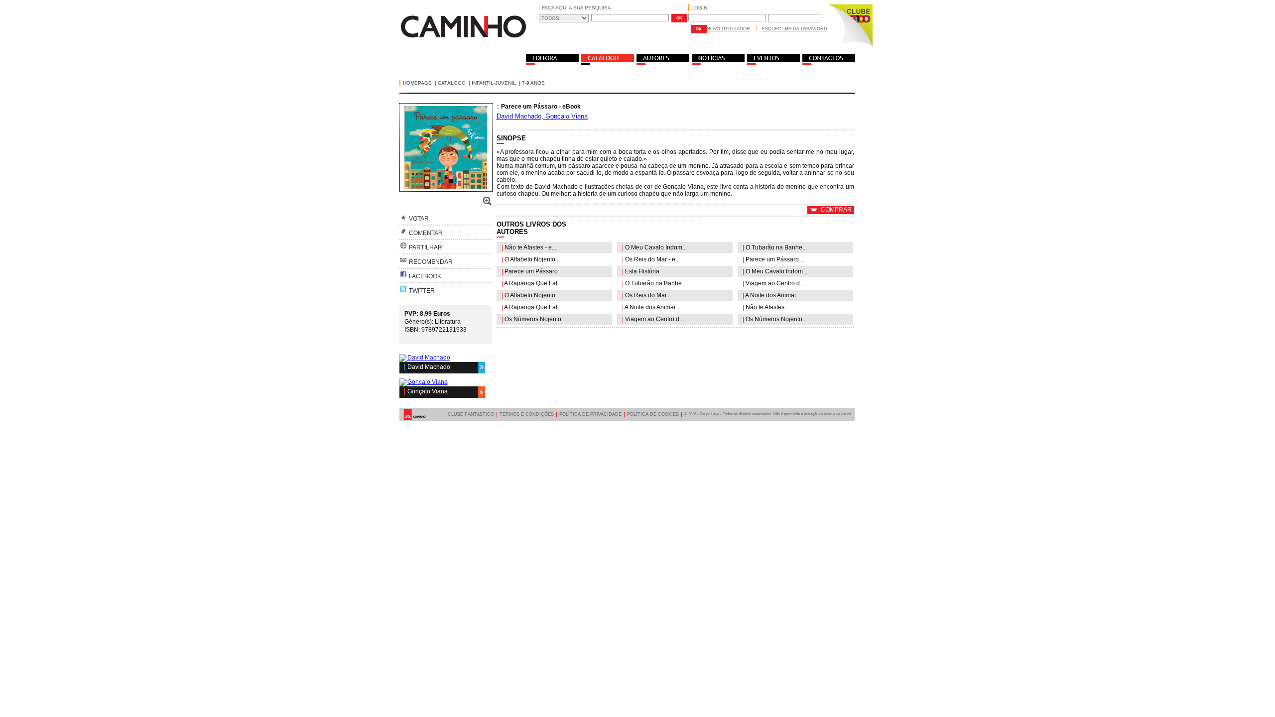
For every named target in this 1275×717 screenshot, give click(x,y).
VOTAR (419, 218)
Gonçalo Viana (427, 391)
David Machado (428, 366)
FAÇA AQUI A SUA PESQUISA (576, 7)
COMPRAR (836, 209)
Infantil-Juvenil (494, 83)
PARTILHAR (425, 247)
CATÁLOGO (452, 83)
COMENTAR (426, 233)
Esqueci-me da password (794, 28)
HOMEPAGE (417, 83)
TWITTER (422, 290)
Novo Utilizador (728, 28)
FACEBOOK (425, 276)
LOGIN (699, 7)
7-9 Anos (533, 83)
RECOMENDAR (431, 261)
